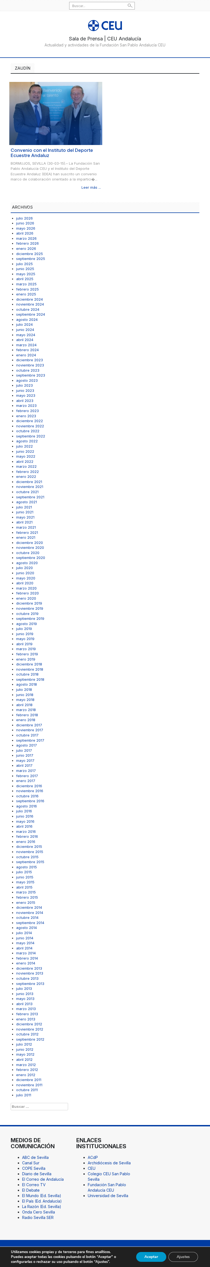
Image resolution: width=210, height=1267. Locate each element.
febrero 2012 (27, 1069)
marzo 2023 (26, 405)
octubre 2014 (27, 917)
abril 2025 (24, 279)
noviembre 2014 (29, 912)
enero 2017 (25, 780)
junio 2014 (24, 938)
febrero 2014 (27, 958)
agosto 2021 (26, 502)
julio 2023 (24, 385)
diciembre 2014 (29, 907)
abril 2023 (24, 400)
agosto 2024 (27, 319)
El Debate (31, 1190)
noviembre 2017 (29, 730)
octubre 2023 (27, 370)
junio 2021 (24, 512)
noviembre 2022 (30, 426)
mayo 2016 (25, 821)
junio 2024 (25, 329)
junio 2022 (25, 451)
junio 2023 (25, 390)
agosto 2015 (26, 867)
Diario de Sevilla (36, 1173)
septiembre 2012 (30, 1039)
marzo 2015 (26, 892)
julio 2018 (24, 689)
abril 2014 (24, 948)
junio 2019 (24, 634)
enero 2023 (26, 416)
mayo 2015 (25, 882)
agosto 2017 (26, 745)
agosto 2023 (27, 380)
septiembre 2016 (30, 801)
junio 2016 (24, 816)
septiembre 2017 (30, 740)
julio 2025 (24, 264)
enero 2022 (26, 476)
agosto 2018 (26, 684)
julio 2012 (24, 1044)
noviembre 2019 (29, 608)
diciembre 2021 (29, 481)
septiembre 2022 (30, 436)
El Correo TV (34, 1184)
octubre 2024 (27, 309)
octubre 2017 (27, 735)
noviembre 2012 (29, 1029)
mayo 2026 (25, 228)
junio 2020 (25, 573)
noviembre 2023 (30, 365)
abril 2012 (24, 1059)
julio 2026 (24, 218)
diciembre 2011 (28, 1079)
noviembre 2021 (29, 486)
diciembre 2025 (29, 253)
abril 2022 (24, 461)
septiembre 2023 (30, 375)
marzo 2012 (26, 1064)
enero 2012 (25, 1075)
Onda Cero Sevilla (38, 1212)
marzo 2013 (26, 1009)
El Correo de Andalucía (43, 1179)
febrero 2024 (27, 350)
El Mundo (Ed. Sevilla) (41, 1195)
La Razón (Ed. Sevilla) (41, 1206)
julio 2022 (24, 446)
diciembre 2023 (29, 360)
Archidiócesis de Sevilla (109, 1163)
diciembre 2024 (29, 299)
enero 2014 (25, 963)
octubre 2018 (27, 674)
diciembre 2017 (29, 725)
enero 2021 (25, 537)
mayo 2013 (25, 998)
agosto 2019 (26, 623)
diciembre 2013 (29, 968)
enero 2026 (26, 248)
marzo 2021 (26, 527)
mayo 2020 (25, 578)
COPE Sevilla (33, 1168)
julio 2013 (24, 988)
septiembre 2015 (30, 862)
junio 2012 (24, 1049)
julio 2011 (23, 1095)
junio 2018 (24, 694)
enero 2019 (25, 659)
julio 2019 (24, 628)
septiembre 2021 (30, 497)
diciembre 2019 (29, 603)
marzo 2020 (26, 588)
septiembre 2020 (30, 557)
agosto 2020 (27, 563)
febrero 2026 (27, 243)
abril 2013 (24, 1004)
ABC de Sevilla (35, 1157)
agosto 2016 (26, 806)
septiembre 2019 (30, 618)
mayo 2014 (25, 943)
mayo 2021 (25, 517)
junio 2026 (25, 223)
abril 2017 (24, 765)
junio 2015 (24, 877)
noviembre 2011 (29, 1085)
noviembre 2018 (29, 669)
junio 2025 (25, 269)
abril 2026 (24, 233)
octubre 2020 (27, 552)
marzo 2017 (26, 770)
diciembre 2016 (29, 786)
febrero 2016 (27, 836)
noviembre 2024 (30, 304)
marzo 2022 (26, 466)
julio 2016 (24, 811)
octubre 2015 (27, 857)
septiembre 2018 (30, 679)
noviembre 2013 (29, 973)
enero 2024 (26, 355)
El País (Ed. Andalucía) (42, 1201)
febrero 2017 (27, 776)
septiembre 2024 (30, 314)
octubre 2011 (27, 1090)
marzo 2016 (26, 831)
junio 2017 (24, 755)
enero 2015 (25, 902)
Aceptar (151, 1256)
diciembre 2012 (29, 1024)
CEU (91, 1168)
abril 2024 (24, 340)
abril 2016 (24, 826)
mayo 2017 (25, 760)
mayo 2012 (25, 1054)
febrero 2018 (27, 715)
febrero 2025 (27, 289)
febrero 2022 (27, 471)
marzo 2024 (26, 345)
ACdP (93, 1157)
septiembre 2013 (30, 983)
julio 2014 (24, 933)
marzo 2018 (26, 709)
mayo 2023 (25, 395)
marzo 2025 (26, 284)
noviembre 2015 (29, 851)
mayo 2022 (25, 456)
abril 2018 (24, 705)
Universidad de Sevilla (108, 1195)
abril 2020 (24, 583)
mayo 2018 (25, 699)
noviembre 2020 (30, 547)
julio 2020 (24, 568)
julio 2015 (24, 872)
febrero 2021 (27, 532)
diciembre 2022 (29, 421)
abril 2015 (24, 887)
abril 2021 (24, 522)
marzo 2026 (26, 238)
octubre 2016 (27, 796)
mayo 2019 (25, 639)
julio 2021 (24, 507)
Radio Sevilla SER (38, 1217)
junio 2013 (24, 993)
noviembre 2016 (29, 791)
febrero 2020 (27, 593)
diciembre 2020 (29, 542)
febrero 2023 (27, 410)
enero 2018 (25, 720)
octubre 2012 (27, 1034)
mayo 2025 (25, 274)
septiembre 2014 (30, 922)
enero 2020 (26, 598)
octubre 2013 (27, 978)
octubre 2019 (27, 613)
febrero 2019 (27, 654)
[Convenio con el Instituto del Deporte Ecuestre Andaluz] (55, 113)
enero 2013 (25, 1019)
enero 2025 (26, 294)
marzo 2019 (26, 649)
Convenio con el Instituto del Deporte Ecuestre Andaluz (52, 152)
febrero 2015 (27, 897)
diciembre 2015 (29, 846)
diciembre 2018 (29, 664)
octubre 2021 (27, 492)
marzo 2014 (26, 953)
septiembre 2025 (30, 258)
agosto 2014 (26, 927)
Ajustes (183, 1256)
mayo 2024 (25, 335)
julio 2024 (24, 324)
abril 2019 (24, 644)
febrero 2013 (27, 1014)
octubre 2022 (27, 431)
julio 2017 (24, 750)
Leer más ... (91, 187)
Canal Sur (30, 1163)
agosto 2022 (27, 441)
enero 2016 (25, 841)
